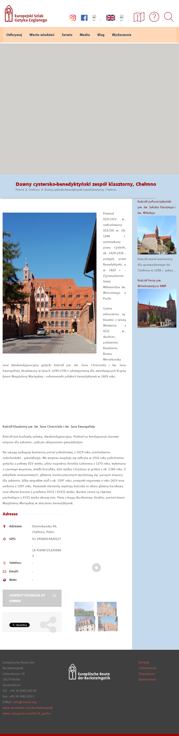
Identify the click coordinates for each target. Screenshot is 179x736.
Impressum (147, 674)
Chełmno (34, 189)
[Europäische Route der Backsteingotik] (25, 21)
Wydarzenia (121, 35)
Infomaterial (148, 668)
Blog (101, 35)
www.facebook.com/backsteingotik (28, 708)
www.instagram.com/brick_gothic (27, 713)
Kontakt (144, 662)
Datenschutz (147, 679)
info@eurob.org (24, 702)
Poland (20, 189)
